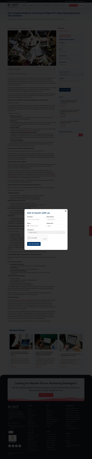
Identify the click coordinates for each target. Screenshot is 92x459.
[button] (65, 210)
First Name (30, 216)
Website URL (50, 223)
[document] (46, 229)
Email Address (50, 216)
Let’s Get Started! (33, 244)
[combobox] (28, 225)
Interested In (30, 229)
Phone (28, 223)
